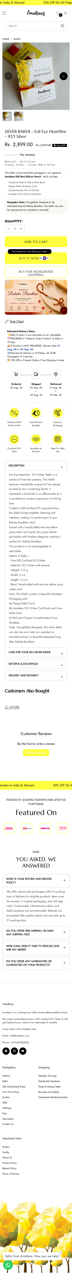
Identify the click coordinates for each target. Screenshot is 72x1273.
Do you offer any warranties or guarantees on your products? (29, 963)
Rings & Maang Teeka (49, 1086)
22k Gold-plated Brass (13, 1086)
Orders (5, 1147)
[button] (66, 13)
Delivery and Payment (24, 675)
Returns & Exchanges (23, 663)
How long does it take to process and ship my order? (32, 947)
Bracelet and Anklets (48, 1092)
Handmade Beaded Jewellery (53, 1097)
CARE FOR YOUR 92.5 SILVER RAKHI (29, 652)
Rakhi (17, 39)
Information (8, 1119)
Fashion (6, 1076)
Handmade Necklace (49, 1081)
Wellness (6, 1108)
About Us (7, 1157)
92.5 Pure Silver (10, 1092)
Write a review (36, 752)
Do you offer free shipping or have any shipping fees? (30, 932)
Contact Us (8, 1124)
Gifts (4, 1102)
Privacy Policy (9, 1163)
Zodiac (6, 1097)
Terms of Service (10, 1174)
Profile (5, 1152)
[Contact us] (8, 1265)
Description (16, 465)
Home (5, 39)
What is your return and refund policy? (29, 880)
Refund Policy (9, 1168)
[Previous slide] (8, 76)
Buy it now (29, 258)
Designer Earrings (47, 1076)
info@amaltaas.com (19, 1035)
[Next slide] (64, 76)
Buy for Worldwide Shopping (36, 273)
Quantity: (14, 221)
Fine (4, 1113)
